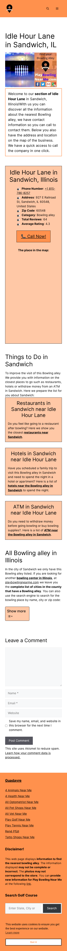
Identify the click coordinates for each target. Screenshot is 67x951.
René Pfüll (12, 831)
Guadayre (13, 780)
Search (52, 908)
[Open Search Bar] (47, 8)
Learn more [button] (12, 932)
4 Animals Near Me (18, 790)
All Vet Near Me (16, 813)
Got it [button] (33, 942)
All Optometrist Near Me (21, 802)
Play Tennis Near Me (19, 825)
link (28, 883)
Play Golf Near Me (17, 819)
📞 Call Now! (33, 236)
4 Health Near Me (17, 796)
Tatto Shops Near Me (20, 837)
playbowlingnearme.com (22, 582)
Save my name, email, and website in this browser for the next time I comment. (35, 725)
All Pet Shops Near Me (20, 808)
